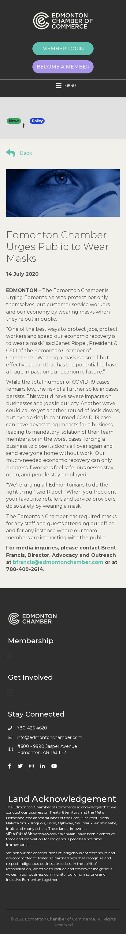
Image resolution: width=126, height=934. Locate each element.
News (14, 121)
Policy (37, 121)
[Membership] (10, 656)
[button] (63, 48)
